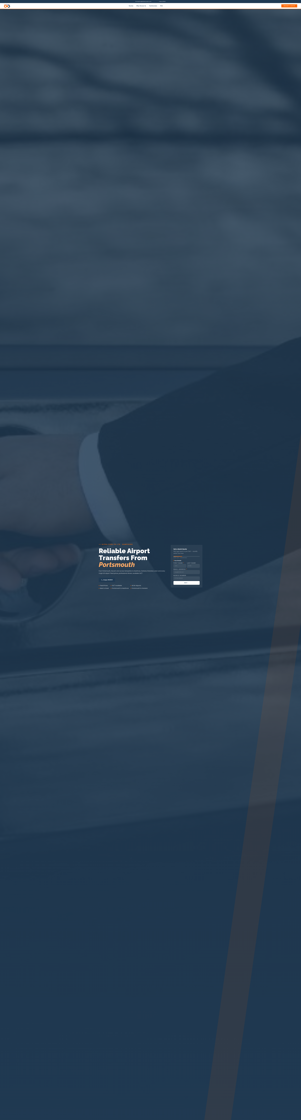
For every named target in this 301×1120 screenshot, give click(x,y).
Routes (131, 6)
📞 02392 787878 (161, 1)
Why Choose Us (141, 6)
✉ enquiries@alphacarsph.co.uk (143, 1)
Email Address (180, 569)
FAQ (161, 6)
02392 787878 (108, 580)
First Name (178, 563)
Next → (186, 582)
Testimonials (153, 6)
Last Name (191, 563)
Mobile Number (179, 575)
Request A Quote (289, 5)
